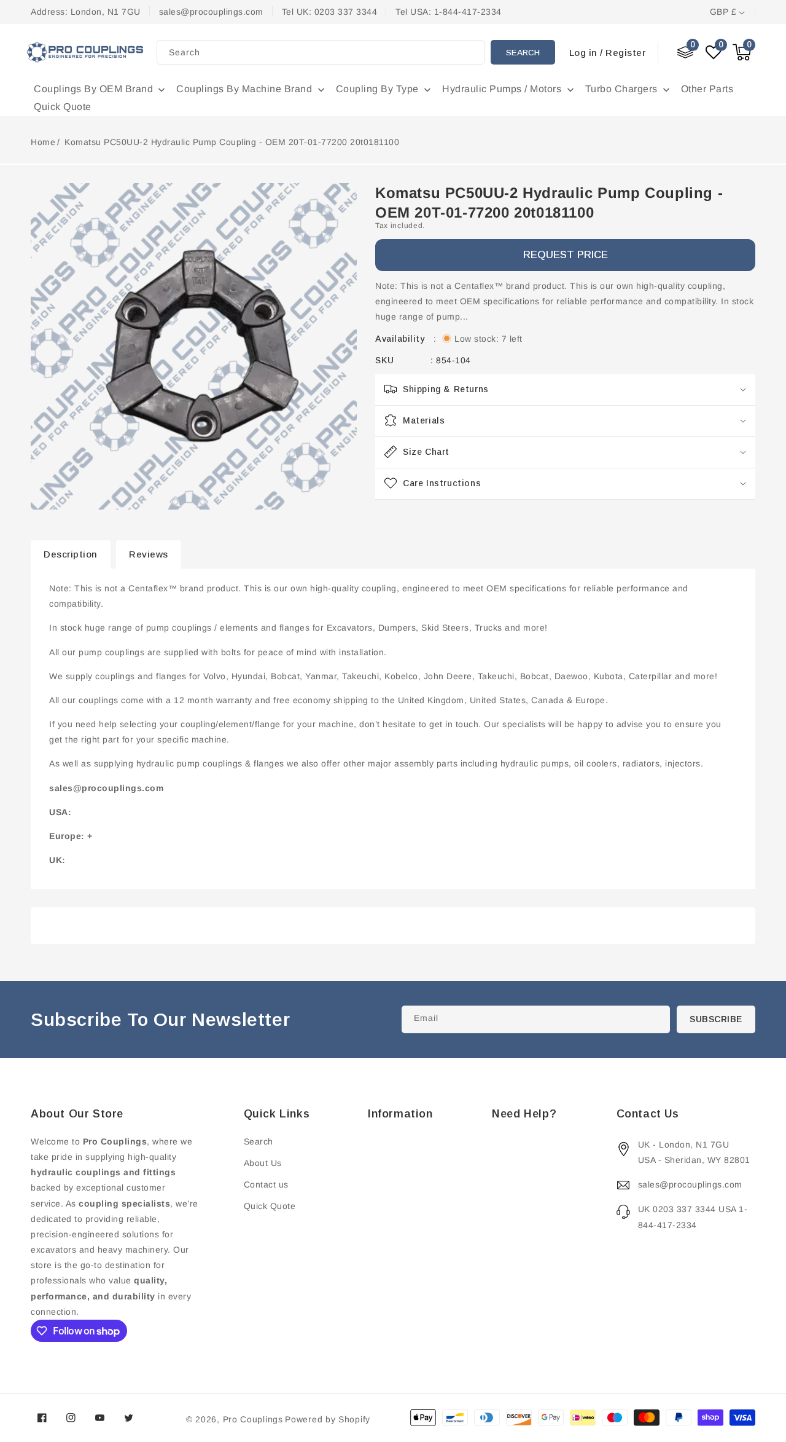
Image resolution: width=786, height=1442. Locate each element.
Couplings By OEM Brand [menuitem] (93, 89)
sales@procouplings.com (690, 1184)
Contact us (266, 1184)
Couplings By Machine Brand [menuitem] (244, 89)
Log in (583, 52)
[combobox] (320, 52)
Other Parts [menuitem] (707, 89)
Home (43, 142)
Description (71, 554)
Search (523, 52)
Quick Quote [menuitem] (62, 106)
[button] (741, 52)
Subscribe (716, 1019)
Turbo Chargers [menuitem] (621, 89)
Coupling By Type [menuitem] (377, 89)
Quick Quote (270, 1206)
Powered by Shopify (327, 1419)
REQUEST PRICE (565, 255)
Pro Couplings (253, 1419)
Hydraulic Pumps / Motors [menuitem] (501, 89)
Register (625, 52)
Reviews (148, 554)
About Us (263, 1163)
